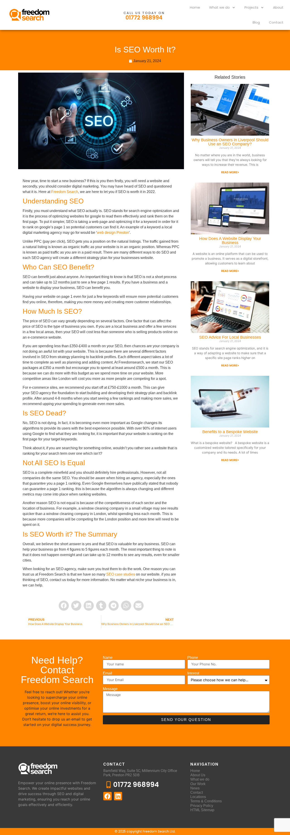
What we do (219, 7)
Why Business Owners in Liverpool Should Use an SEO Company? (230, 142)
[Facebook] (107, 796)
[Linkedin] (118, 796)
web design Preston (113, 232)
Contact (276, 22)
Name (108, 657)
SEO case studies (120, 574)
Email (107, 673)
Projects (251, 7)
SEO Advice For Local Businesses (230, 337)
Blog (256, 22)
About (278, 7)
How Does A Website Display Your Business (230, 240)
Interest (193, 673)
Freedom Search (64, 192)
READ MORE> (230, 172)
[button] (64, 606)
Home (195, 7)
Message (110, 689)
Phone (192, 657)
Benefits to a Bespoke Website (230, 432)
